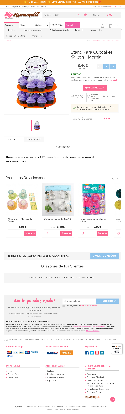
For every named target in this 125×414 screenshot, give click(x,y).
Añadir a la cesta (96, 88)
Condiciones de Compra (97, 380)
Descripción (14, 139)
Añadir (31, 233)
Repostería (10, 25)
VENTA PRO (56, 25)
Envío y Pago (34, 139)
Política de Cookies (94, 392)
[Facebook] (87, 352)
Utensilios (11, 30)
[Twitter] (92, 352)
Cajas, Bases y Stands (59, 30)
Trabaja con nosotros (55, 374)
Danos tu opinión (103, 256)
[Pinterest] (97, 352)
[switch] (117, 351)
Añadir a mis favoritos (82, 119)
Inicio (7, 7)
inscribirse (107, 301)
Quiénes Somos (21, 7)
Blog (12, 7)
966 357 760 (115, 6)
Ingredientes (96, 30)
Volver (8, 41)
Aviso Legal (91, 374)
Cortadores (37, 36)
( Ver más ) (113, 80)
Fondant (79, 30)
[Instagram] (102, 352)
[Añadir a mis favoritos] (10, 233)
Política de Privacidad (88, 306)
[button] (106, 66)
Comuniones (71, 25)
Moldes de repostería (32, 30)
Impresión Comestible (15, 36)
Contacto (31, 7)
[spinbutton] (100, 66)
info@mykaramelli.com (46, 407)
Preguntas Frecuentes (55, 377)
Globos (38, 25)
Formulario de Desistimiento (98, 389)
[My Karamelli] (22, 15)
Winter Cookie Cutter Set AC (57, 219)
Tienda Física (42, 7)
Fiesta (23, 25)
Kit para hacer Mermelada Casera (20, 220)
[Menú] (121, 344)
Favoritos (119, 29)
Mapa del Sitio (52, 381)
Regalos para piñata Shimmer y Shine (93, 220)
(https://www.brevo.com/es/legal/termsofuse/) (89, 326)
